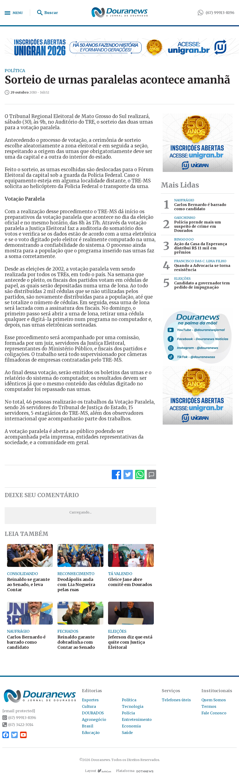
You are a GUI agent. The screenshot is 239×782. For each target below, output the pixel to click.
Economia (131, 726)
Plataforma (125, 771)
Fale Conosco (213, 713)
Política (129, 700)
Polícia (128, 713)
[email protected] (18, 711)
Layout (90, 771)
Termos (208, 706)
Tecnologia (132, 706)
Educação (91, 732)
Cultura (89, 706)
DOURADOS (93, 713)
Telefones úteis (176, 700)
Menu (18, 13)
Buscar (51, 12)
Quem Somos (213, 700)
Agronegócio (94, 719)
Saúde (127, 732)
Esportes (90, 700)
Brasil (87, 726)
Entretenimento (137, 719)
